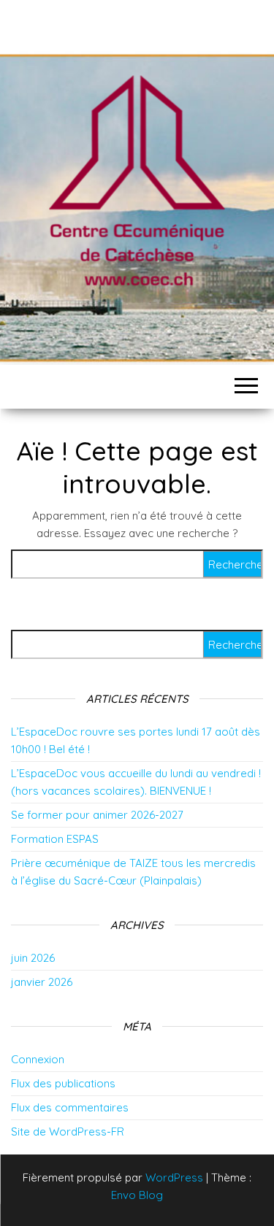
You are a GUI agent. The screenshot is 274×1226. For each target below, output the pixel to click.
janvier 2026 (41, 982)
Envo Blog (137, 1195)
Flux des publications (63, 1083)
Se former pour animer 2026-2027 (97, 815)
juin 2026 (33, 958)
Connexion (37, 1059)
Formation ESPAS (55, 839)
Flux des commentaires (70, 1107)
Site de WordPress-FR (67, 1131)
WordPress (174, 1177)
